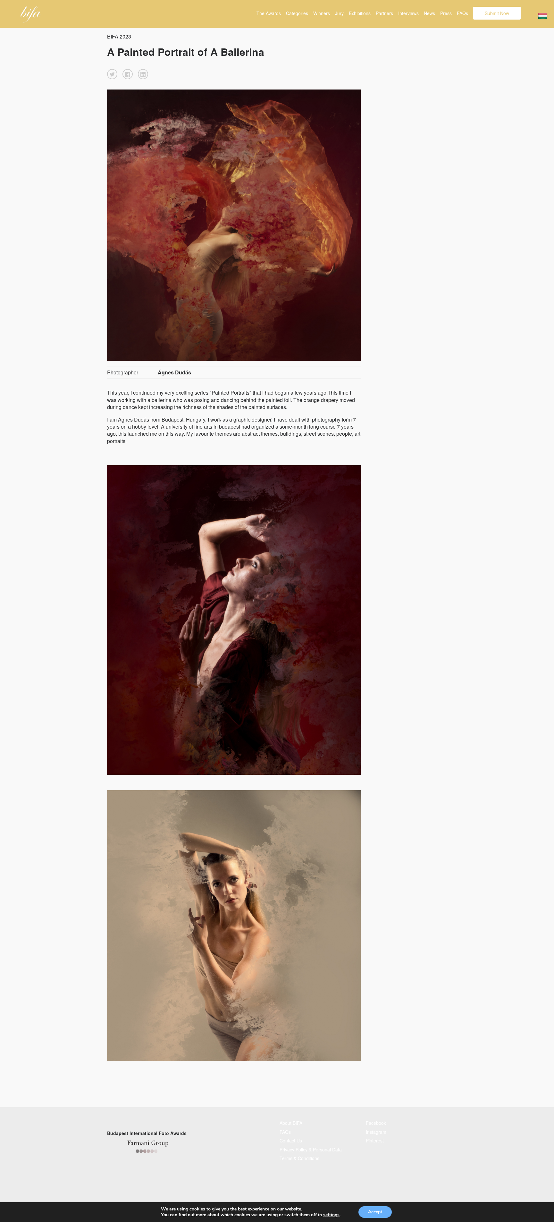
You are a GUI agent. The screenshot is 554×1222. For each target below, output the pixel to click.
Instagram (376, 1132)
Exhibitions (360, 13)
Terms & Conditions (299, 1158)
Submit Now (497, 13)
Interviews (408, 13)
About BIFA (291, 1123)
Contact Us (291, 1140)
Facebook (376, 1123)
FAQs (462, 13)
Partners (384, 13)
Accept (375, 1212)
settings (331, 1215)
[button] (112, 74)
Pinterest (375, 1140)
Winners (321, 13)
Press (446, 13)
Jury (339, 13)
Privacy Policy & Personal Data (311, 1149)
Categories (297, 13)
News (429, 13)
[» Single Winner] (31, 14)
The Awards (268, 13)
